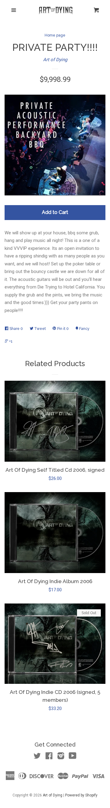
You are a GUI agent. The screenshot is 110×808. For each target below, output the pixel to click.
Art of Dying (55, 59)
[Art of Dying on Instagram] (60, 757)
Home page (55, 35)
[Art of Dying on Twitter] (37, 757)
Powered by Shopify (81, 795)
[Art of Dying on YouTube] (72, 757)
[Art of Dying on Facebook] (49, 757)
